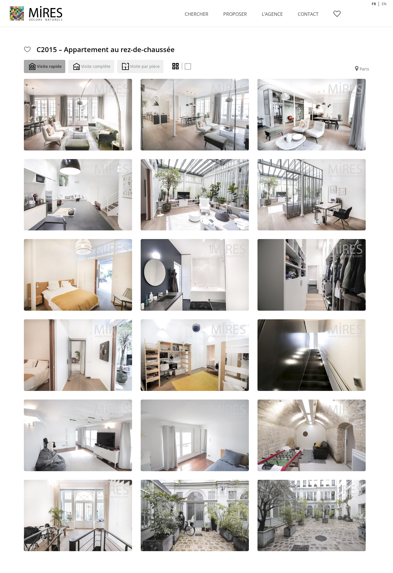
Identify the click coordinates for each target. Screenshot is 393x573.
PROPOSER (235, 14)
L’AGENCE (272, 14)
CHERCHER (196, 14)
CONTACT (308, 14)
